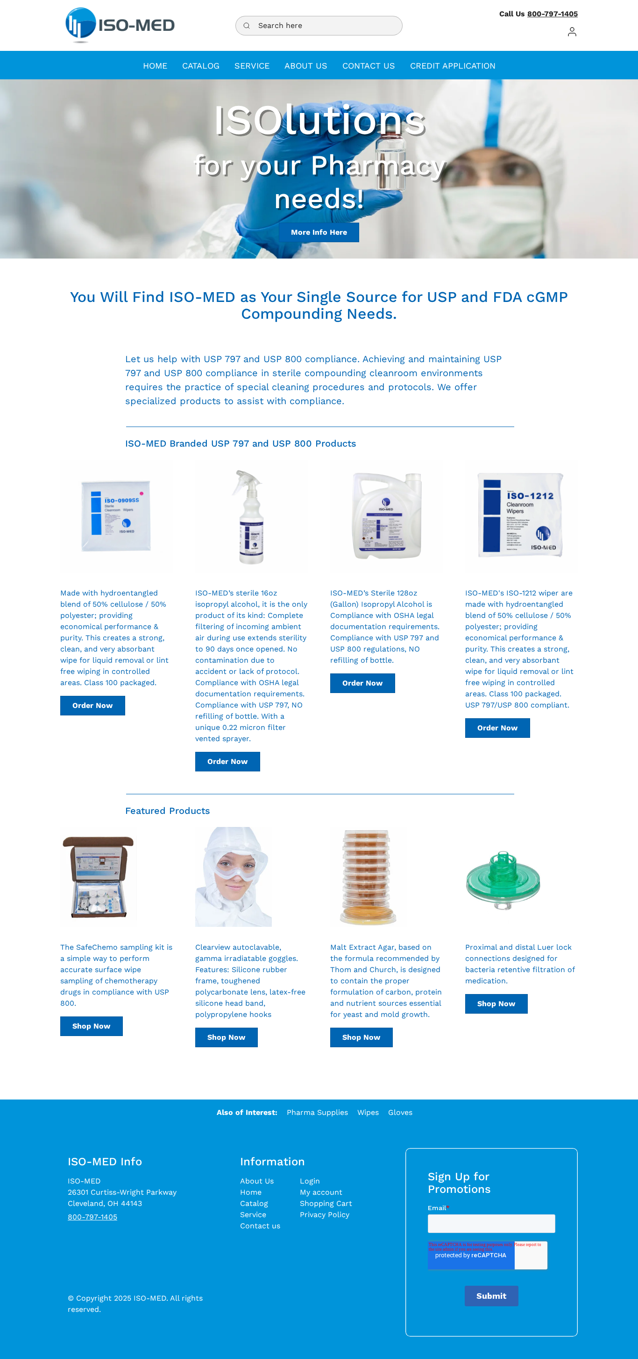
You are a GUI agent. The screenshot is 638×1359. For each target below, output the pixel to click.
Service (253, 1214)
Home (251, 1192)
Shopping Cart (326, 1203)
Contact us (260, 1225)
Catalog (254, 1203)
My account (321, 1192)
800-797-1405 (552, 13)
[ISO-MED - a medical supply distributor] (120, 25)
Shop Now (91, 1026)
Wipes (368, 1112)
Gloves (400, 1112)
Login (310, 1181)
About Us (257, 1181)
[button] (572, 31)
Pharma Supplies (317, 1112)
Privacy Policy (324, 1214)
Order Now (92, 705)
